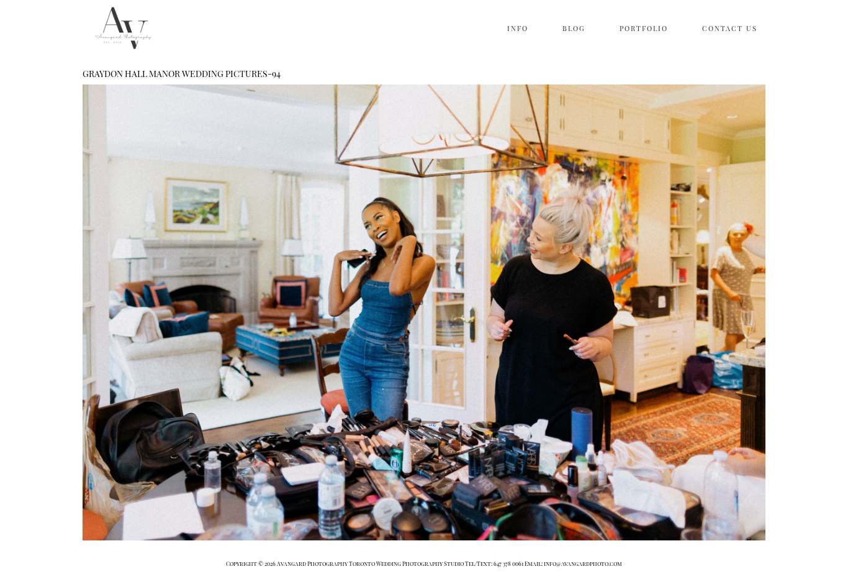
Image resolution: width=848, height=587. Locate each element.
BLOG (573, 28)
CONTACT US (729, 28)
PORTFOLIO (644, 28)
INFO (517, 28)
